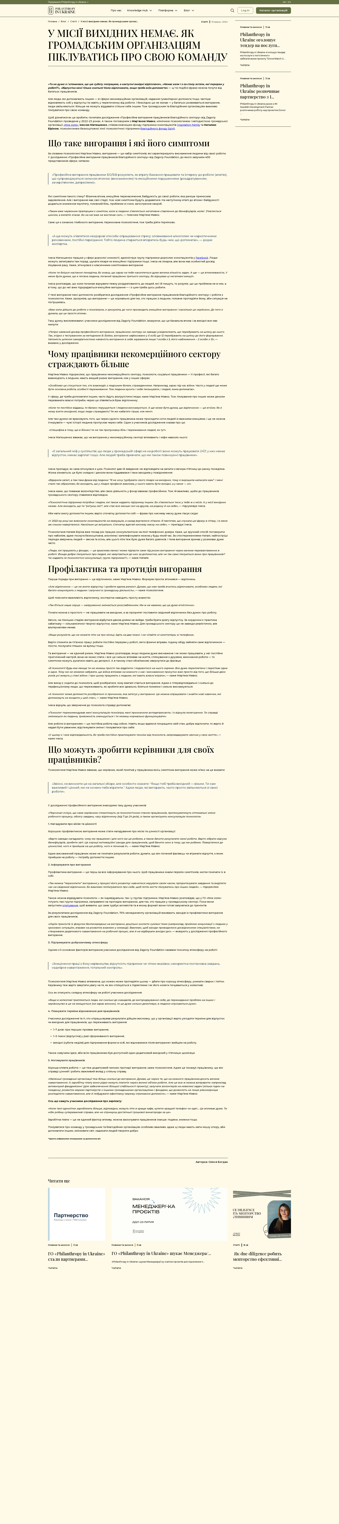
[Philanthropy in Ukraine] (61, 10)
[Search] (232, 10)
